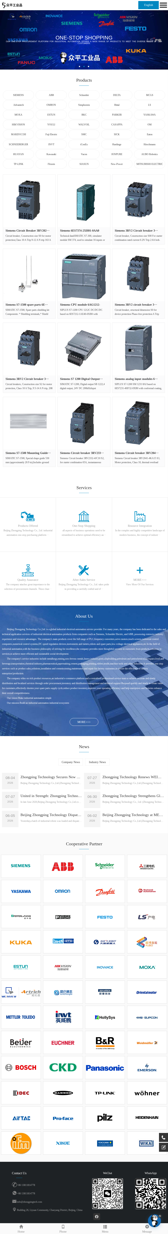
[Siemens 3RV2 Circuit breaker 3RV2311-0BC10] (138, 201)
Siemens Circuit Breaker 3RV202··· (28, 230)
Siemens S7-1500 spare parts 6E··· (27, 304)
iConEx (84, 144)
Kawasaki (51, 154)
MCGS (149, 95)
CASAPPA (117, 124)
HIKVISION (18, 124)
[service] (163, 1147)
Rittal (116, 105)
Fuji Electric (51, 134)
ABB (51, 95)
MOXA (18, 114)
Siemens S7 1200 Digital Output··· (81, 379)
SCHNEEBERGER (18, 144)
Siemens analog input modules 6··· (136, 379)
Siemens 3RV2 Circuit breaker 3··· (136, 230)
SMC (84, 134)
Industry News (97, 762)
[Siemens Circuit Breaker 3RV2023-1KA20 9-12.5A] (29, 201)
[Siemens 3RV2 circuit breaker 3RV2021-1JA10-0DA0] (138, 275)
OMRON (51, 105)
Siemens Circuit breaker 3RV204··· (137, 453)
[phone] (163, 1137)
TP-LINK (18, 164)
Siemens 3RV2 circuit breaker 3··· (136, 304)
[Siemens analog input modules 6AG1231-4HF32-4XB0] (138, 349)
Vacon (84, 154)
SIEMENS (18, 95)
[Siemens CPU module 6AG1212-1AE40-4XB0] (84, 275)
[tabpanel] (84, 40)
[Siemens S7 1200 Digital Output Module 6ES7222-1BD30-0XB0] (84, 349)
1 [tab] (79, 66)
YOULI (51, 124)
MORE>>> (84, 722)
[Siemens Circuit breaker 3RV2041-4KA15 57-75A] (138, 423)
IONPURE (116, 154)
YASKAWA (149, 114)
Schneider (84, 95)
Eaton (149, 134)
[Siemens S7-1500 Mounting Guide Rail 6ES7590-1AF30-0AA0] (29, 423)
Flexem (51, 164)
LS (149, 105)
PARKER (117, 114)
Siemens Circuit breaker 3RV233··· (82, 453)
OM (150, 124)
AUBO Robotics (149, 154)
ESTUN (51, 114)
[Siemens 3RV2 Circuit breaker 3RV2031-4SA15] (29, 349)
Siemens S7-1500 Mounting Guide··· (28, 453)
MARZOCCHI (18, 134)
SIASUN (84, 164)
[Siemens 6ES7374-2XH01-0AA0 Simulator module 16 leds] (84, 201)
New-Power (117, 164)
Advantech (18, 105)
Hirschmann (150, 144)
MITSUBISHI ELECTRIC (149, 164)
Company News (71, 762)
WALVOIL (84, 124)
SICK (117, 134)
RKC (84, 114)
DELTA (117, 95)
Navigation (163, 5)
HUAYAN (18, 154)
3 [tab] (88, 66)
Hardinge (116, 144)
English (148, 5)
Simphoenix (84, 105)
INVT (51, 144)
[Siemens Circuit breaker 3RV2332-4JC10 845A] (84, 423)
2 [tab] (84, 66)
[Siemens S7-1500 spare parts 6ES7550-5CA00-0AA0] (29, 275)
